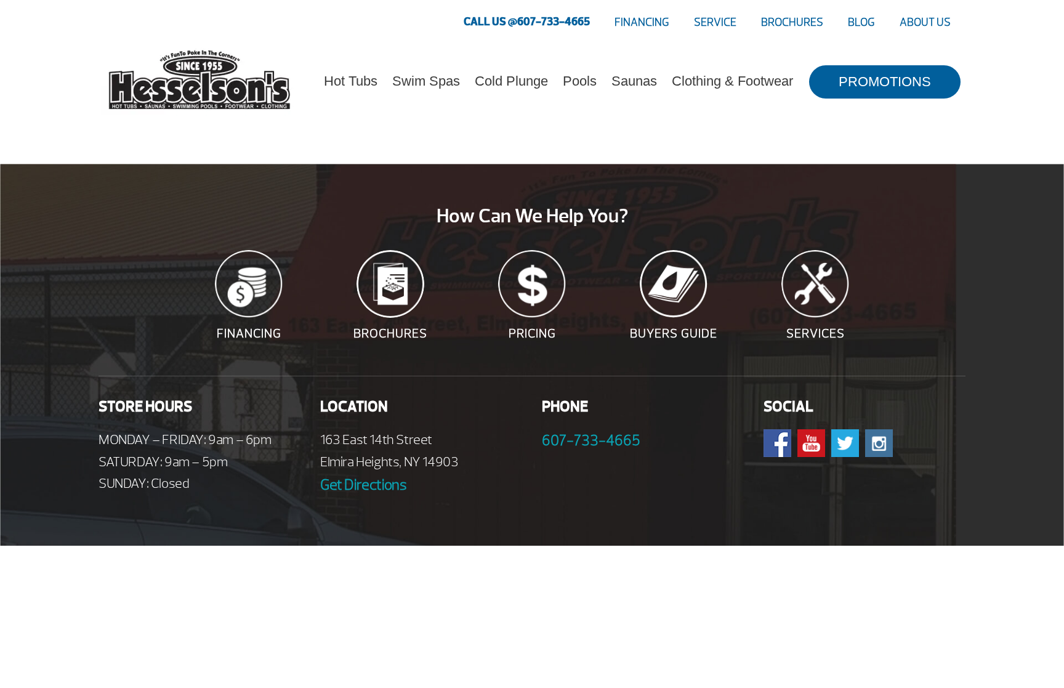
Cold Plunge (511, 81)
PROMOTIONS (885, 81)
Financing (642, 22)
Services (815, 333)
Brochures (792, 22)
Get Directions (363, 485)
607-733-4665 (591, 440)
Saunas (634, 81)
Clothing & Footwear (732, 81)
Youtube (811, 443)
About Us (925, 22)
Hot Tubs (350, 81)
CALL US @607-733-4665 (527, 22)
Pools (580, 81)
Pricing (532, 333)
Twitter (845, 443)
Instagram (879, 443)
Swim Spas (426, 81)
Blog (861, 22)
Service (715, 22)
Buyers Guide (673, 333)
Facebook (777, 443)
